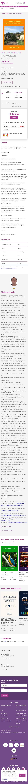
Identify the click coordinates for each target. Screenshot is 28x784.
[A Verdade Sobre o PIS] (9, 558)
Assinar (5, 695)
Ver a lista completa (7, 542)
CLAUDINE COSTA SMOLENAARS (8, 625)
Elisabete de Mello (8, 63)
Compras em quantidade (21, 715)
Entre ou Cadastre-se (19, 3)
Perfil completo (7, 526)
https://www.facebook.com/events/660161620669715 (13, 515)
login (5, 641)
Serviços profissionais (21, 710)
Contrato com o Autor (6, 721)
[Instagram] (13, 769)
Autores (2, 708)
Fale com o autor (8, 530)
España (10, 6)
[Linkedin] (23, 769)
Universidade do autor (21, 713)
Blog (2, 710)
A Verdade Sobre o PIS (7, 572)
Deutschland (16, 6)
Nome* (3, 682)
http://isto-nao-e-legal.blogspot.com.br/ (18, 522)
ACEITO (22, 775)
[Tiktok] (18, 769)
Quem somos (4, 713)
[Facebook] (8, 769)
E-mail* (3, 688)
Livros (7, 13)
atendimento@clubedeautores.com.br (8, 268)
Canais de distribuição (21, 718)
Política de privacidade (21, 705)
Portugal (6, 6)
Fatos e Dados (4, 715)
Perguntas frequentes (6, 730)
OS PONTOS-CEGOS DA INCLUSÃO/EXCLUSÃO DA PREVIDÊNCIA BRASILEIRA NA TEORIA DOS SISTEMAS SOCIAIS (8, 621)
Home (3, 13)
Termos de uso (4, 718)
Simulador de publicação (21, 722)
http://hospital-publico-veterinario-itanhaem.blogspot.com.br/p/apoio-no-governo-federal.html (13, 505)
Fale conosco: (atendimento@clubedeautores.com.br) (13, 732)
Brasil (2, 6)
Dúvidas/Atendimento (6, 705)
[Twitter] (3, 769)
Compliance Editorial (20, 708)
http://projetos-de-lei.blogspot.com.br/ (9, 510)
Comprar (14, 117)
